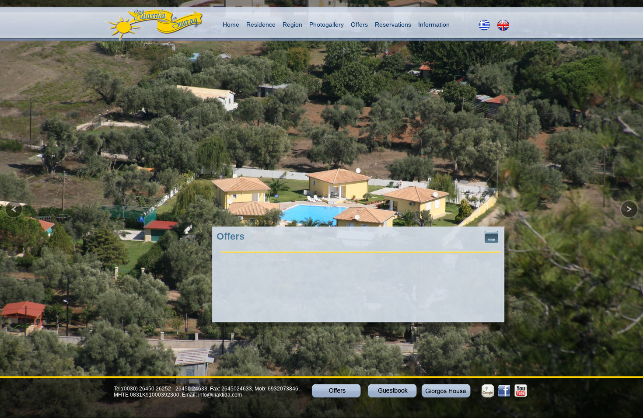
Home (231, 24)
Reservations (393, 24)
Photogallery (326, 24)
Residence (261, 24)
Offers (359, 24)
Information (434, 24)
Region (292, 24)
